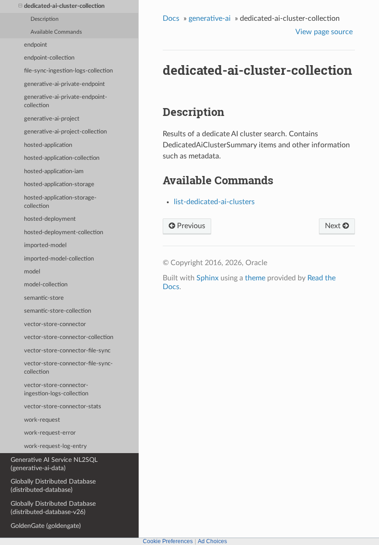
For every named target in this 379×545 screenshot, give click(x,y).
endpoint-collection (49, 58)
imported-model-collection (59, 259)
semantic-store (44, 298)
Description (45, 19)
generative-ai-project (51, 119)
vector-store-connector (55, 324)
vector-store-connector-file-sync (67, 351)
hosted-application (48, 145)
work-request (42, 420)
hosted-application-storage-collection (60, 202)
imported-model (45, 245)
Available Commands (56, 32)
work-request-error (50, 433)
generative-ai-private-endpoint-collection (65, 101)
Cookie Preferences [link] (168, 541)
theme (255, 278)
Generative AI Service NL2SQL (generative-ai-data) (54, 464)
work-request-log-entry (55, 446)
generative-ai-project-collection (65, 132)
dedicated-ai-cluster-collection (64, 6)
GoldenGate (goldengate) (46, 525)
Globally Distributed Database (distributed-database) (53, 485)
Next (333, 226)
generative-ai (210, 18)
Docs (171, 18)
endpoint (35, 45)
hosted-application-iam (54, 172)
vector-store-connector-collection (68, 337)
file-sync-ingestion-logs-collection (68, 71)
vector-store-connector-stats (62, 407)
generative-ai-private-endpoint (64, 84)
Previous (190, 226)
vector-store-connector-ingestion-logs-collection (56, 389)
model (32, 272)
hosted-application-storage (59, 185)
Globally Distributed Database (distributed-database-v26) (53, 507)
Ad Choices (212, 541)
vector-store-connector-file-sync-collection (68, 368)
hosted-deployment (50, 219)
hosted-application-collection (61, 158)
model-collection (45, 285)
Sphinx (207, 278)
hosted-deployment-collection (63, 233)
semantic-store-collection (57, 311)
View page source (324, 32)
